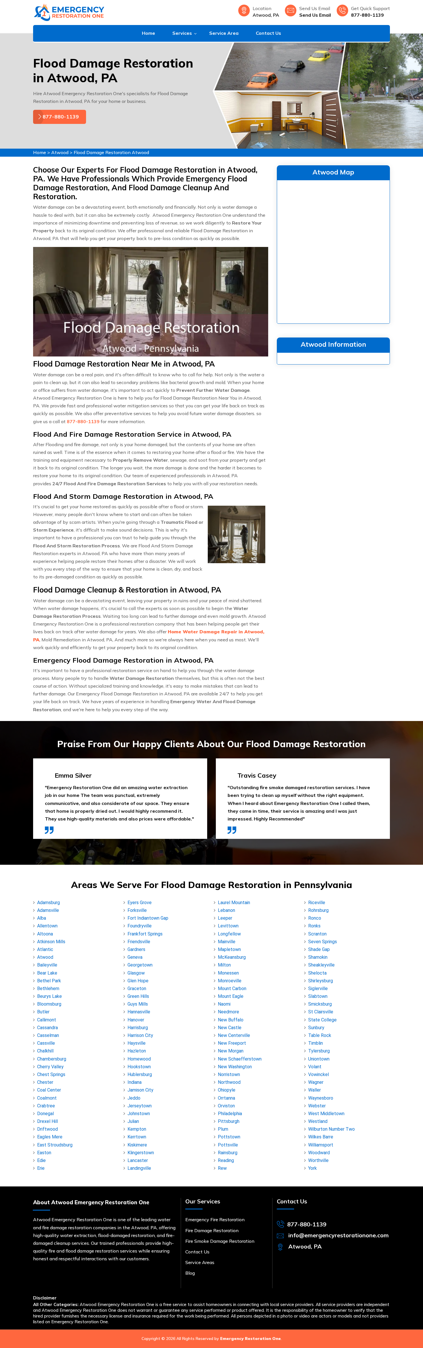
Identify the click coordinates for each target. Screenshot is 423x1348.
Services (182, 33)
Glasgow (136, 973)
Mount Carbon (232, 988)
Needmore (228, 1012)
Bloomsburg (49, 1004)
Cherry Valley (50, 1066)
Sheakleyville (321, 965)
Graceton (136, 988)
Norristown (229, 1074)
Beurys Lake (49, 996)
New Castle (229, 1027)
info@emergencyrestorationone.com (338, 1235)
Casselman (48, 1035)
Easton (44, 1152)
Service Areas (199, 1262)
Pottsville (228, 1145)
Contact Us (268, 33)
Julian (133, 1121)
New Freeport (232, 1043)
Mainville (226, 941)
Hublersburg (139, 1074)
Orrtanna (226, 1098)
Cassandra (47, 1027)
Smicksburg (320, 1004)
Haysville (136, 1043)
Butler (43, 1012)
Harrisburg (137, 1027)
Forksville (137, 910)
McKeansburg (232, 957)
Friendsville (138, 941)
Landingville (139, 1168)
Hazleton (136, 1051)
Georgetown (140, 965)
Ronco (314, 918)
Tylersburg (319, 1051)
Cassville (46, 1043)
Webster (317, 1106)
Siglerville (318, 988)
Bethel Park (49, 980)
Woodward (319, 1152)
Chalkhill (45, 1051)
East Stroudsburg (55, 1145)
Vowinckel (318, 1074)
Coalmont (47, 1098)
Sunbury (316, 1027)
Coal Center (49, 1090)
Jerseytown (139, 1106)
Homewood (139, 1059)
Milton (224, 965)
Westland (317, 1121)
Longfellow (229, 934)
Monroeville (229, 980)
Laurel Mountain (234, 902)
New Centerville (234, 1035)
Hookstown (139, 1066)
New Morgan (230, 1051)
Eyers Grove (139, 902)
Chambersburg (51, 1059)
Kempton (136, 1129)
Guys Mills (137, 1004)
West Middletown (326, 1113)
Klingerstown (140, 1152)
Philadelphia (230, 1113)
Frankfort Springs (145, 934)
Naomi (224, 1004)
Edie (41, 1160)
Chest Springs (51, 1074)
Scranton (317, 934)
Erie (41, 1168)
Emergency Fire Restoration (215, 1219)
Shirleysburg (320, 980)
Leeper (225, 918)
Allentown (47, 926)
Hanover (135, 1020)
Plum (223, 1129)
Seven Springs (322, 941)
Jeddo (133, 1098)
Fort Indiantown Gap (147, 918)
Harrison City (140, 1035)
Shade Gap (319, 949)
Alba (41, 918)
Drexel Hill (47, 1121)
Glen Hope (137, 980)
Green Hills (138, 996)
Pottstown (229, 1137)
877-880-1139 (367, 15)
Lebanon (226, 910)
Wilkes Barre (320, 1137)
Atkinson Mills (51, 941)
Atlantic (45, 949)
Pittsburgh (228, 1121)
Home (148, 33)
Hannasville (138, 1012)
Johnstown (138, 1113)
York (312, 1168)
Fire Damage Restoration (212, 1230)
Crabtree (46, 1106)
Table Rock (319, 1035)
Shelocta (317, 973)
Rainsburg (227, 1152)
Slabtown (317, 996)
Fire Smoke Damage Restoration (219, 1241)
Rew (222, 1168)
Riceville (316, 902)
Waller (314, 1090)
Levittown (228, 926)
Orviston (226, 1106)
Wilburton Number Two (331, 1129)
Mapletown (229, 949)
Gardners (136, 949)
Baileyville (47, 965)
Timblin (315, 1043)
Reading (226, 1160)
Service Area (224, 33)
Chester (45, 1082)
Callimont (46, 1020)
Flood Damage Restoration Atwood (111, 152)
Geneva (134, 957)
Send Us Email (315, 15)
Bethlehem (48, 988)
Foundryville (139, 926)
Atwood (59, 152)
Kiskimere (137, 1145)
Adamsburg (48, 902)
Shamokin (317, 957)
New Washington (235, 1066)
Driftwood (47, 1129)
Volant (314, 1066)
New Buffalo (230, 1020)
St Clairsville (320, 1012)
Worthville (318, 1160)
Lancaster (137, 1160)
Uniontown (318, 1059)
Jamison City (140, 1090)
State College (322, 1020)
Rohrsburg (318, 910)
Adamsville (48, 910)
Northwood (229, 1082)
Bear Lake (47, 973)
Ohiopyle (226, 1090)
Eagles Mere (49, 1137)
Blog (190, 1273)
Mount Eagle (230, 996)
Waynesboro (320, 1098)
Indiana (134, 1082)
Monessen (228, 973)
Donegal (45, 1113)
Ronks (314, 926)
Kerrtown (136, 1137)
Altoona (45, 934)
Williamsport (320, 1145)
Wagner (315, 1082)
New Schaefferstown (240, 1059)
